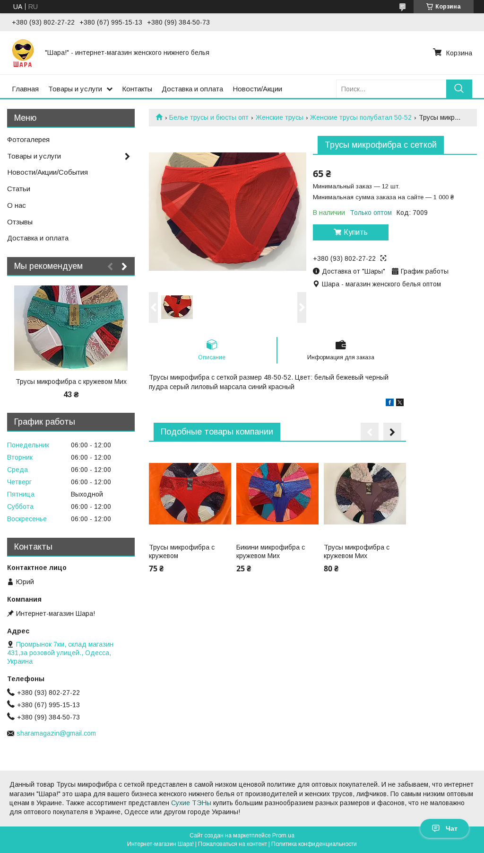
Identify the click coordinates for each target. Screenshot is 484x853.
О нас (16, 205)
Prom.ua (283, 835)
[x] (400, 404)
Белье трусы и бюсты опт (209, 117)
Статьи (18, 189)
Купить (356, 232)
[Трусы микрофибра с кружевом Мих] (365, 493)
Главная (25, 89)
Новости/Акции (257, 89)
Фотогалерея (28, 139)
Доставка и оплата (192, 89)
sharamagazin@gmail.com (56, 733)
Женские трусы (279, 117)
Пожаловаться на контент (232, 844)
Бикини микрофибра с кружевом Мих (270, 551)
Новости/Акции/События (47, 172)
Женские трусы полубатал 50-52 (361, 117)
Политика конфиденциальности (314, 844)
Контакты (137, 89)
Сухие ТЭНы (191, 803)
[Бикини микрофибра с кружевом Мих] (277, 493)
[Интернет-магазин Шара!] (23, 52)
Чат (452, 828)
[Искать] (459, 89)
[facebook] (390, 404)
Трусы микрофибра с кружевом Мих (356, 551)
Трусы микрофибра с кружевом (182, 551)
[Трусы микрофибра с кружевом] (190, 493)
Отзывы (20, 222)
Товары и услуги (75, 89)
